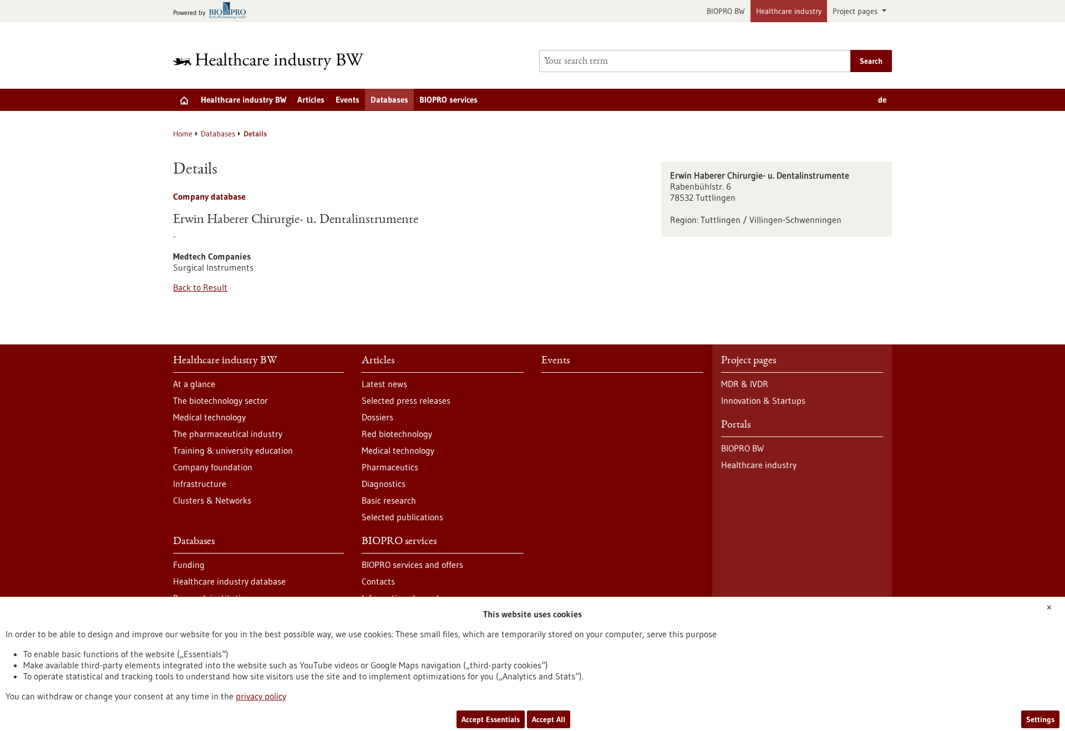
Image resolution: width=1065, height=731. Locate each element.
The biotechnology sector (220, 400)
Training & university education (233, 450)
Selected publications (402, 516)
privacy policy (261, 696)
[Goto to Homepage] (275, 61)
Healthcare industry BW (243, 99)
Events (347, 99)
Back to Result (200, 287)
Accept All (548, 719)
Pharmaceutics (390, 467)
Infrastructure (199, 483)
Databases (389, 99)
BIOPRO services (448, 99)
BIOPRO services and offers (412, 564)
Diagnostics (383, 483)
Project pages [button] (856, 11)
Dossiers (377, 417)
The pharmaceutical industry (227, 433)
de (882, 99)
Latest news (384, 383)
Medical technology (209, 417)
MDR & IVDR (744, 383)
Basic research (389, 500)
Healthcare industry (788, 11)
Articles (310, 99)
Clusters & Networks (212, 500)
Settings (1040, 719)
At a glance (194, 383)
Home (182, 134)
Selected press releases (406, 400)
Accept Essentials (491, 719)
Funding (189, 564)
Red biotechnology (397, 433)
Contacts (378, 581)
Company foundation (212, 467)
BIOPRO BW (726, 11)
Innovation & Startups (763, 400)
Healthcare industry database (229, 581)
